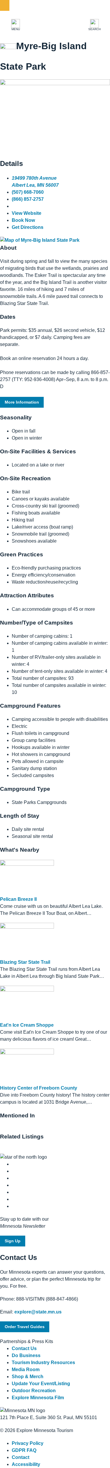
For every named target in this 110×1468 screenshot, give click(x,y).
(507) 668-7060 (28, 192)
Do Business (26, 1355)
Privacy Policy (27, 1443)
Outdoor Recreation (34, 1390)
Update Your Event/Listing (41, 1383)
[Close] (4, 5)
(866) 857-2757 (28, 199)
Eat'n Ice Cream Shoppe (27, 1025)
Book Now (23, 220)
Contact (20, 1457)
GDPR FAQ (24, 1450)
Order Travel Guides (25, 1326)
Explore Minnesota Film (38, 1397)
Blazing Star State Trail (25, 962)
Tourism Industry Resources (43, 1362)
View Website (26, 213)
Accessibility (26, 1464)
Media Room (26, 1369)
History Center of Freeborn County (38, 1087)
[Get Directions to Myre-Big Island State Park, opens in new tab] (39, 240)
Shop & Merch (27, 1376)
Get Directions (27, 227)
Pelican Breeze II (18, 899)
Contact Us (24, 1348)
